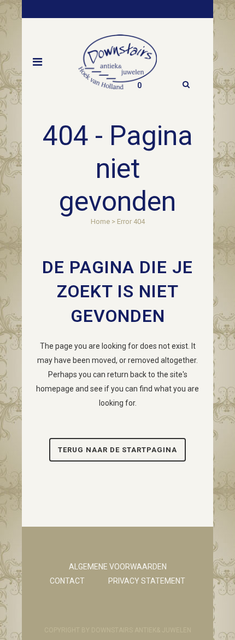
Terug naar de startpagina (117, 450)
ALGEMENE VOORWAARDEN (118, 566)
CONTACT (67, 580)
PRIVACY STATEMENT (146, 580)
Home (100, 221)
